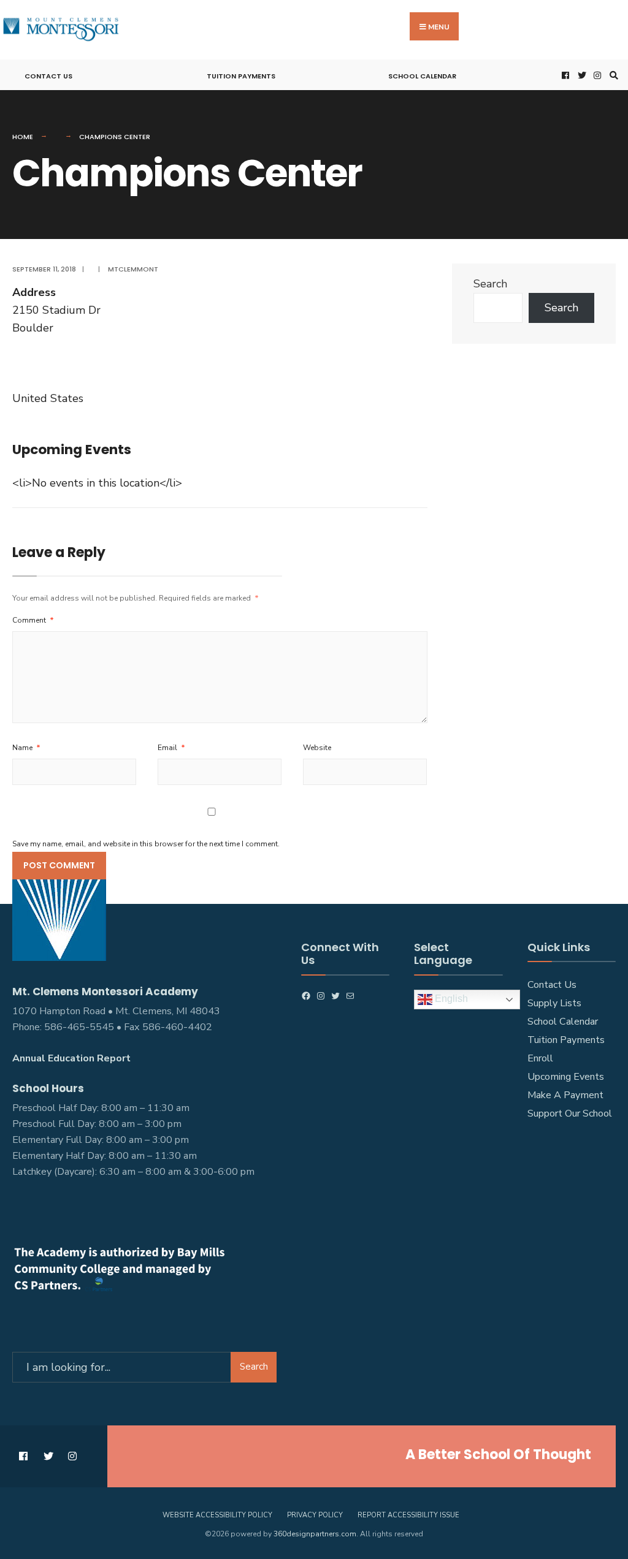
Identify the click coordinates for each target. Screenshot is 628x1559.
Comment (33, 620)
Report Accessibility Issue (408, 1515)
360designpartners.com (315, 1534)
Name (26, 748)
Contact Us (48, 76)
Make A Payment (565, 1095)
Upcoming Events (565, 1076)
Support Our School (569, 1113)
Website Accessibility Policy (217, 1515)
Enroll (540, 1058)
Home (22, 137)
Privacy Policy (315, 1515)
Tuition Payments (241, 76)
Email (171, 748)
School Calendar (422, 76)
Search (490, 283)
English (450, 998)
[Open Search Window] (612, 75)
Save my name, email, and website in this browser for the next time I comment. (146, 844)
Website (317, 748)
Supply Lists (554, 1003)
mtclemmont (133, 269)
